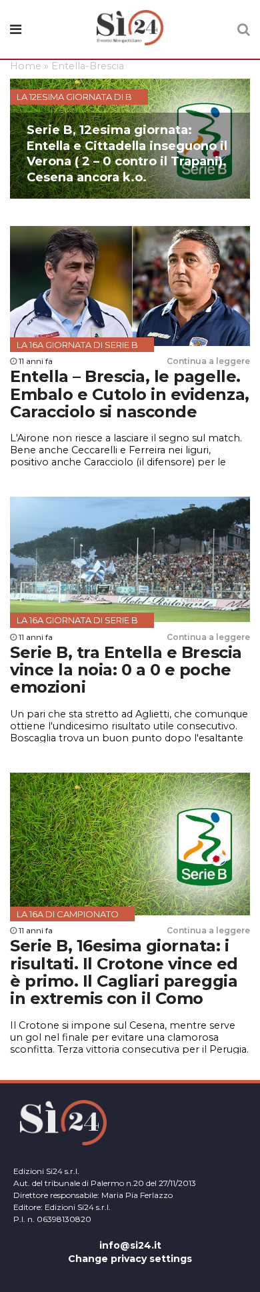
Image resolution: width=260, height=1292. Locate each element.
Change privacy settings (130, 1259)
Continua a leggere (208, 361)
